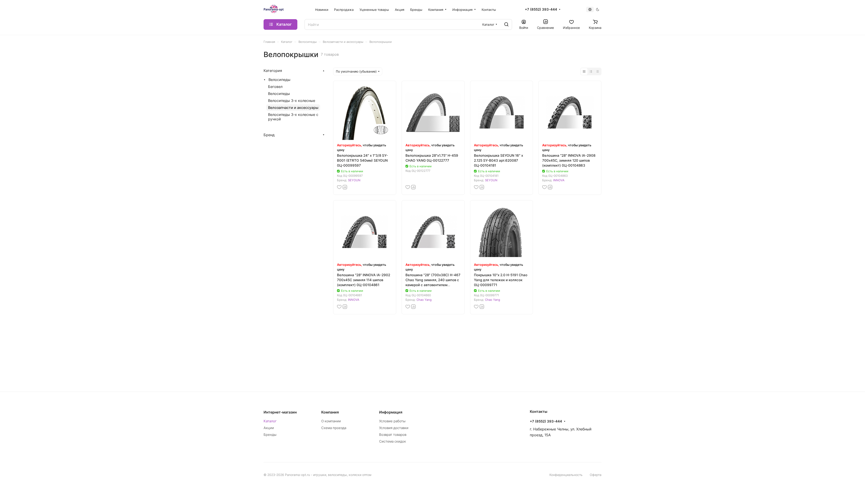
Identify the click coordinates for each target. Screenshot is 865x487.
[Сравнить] (345, 187)
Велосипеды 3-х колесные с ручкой (293, 116)
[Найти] (506, 24)
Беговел (275, 86)
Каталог (270, 421)
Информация (390, 412)
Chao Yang (424, 299)
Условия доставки (393, 428)
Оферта (595, 475)
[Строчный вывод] (590, 71)
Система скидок (392, 441)
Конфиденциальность (566, 475)
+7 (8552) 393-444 (541, 9)
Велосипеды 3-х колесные (291, 100)
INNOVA (559, 180)
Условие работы (392, 421)
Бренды (270, 434)
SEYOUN (354, 180)
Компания (330, 412)
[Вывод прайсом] (597, 71)
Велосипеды (279, 79)
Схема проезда (333, 428)
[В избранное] (339, 187)
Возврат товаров (392, 434)
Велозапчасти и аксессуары (293, 107)
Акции (269, 428)
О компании (331, 421)
